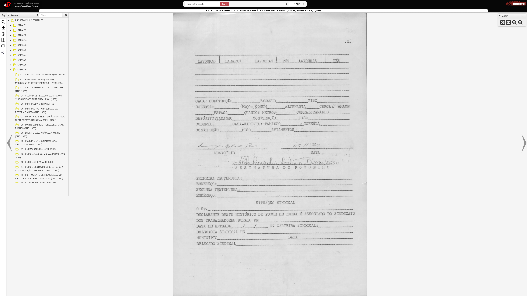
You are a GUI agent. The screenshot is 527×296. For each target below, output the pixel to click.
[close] (522, 16)
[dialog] (512, 20)
